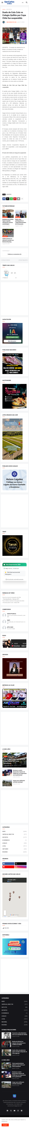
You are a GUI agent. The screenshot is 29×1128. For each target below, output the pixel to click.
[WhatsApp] (11, 198)
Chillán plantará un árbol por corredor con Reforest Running (8, 240)
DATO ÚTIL (14, 1007)
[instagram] (21, 866)
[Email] (18, 198)
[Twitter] (7, 198)
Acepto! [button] (5, 1125)
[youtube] (8, 866)
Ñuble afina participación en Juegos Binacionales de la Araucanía (20, 222)
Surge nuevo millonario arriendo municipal (19, 781)
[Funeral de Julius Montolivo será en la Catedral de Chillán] (6, 1035)
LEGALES (14, 843)
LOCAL (14, 846)
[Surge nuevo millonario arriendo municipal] (7, 783)
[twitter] (21, 863)
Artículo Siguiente (23, 260)
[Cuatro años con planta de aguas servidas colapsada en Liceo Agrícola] (6, 1052)
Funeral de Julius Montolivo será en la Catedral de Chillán (19, 1033)
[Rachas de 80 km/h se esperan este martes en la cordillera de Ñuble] (6, 1044)
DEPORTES (9, 9)
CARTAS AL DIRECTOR (14, 834)
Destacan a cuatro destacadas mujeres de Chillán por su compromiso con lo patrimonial (20, 773)
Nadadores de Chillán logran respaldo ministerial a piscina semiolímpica (7, 222)
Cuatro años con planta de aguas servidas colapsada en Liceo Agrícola (19, 1051)
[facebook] (8, 863)
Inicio (3, 9)
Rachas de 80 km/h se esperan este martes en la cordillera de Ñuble (18, 1043)
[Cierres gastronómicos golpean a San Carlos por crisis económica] (6, 1066)
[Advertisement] (14, 299)
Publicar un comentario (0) (14, 254)
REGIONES (14, 852)
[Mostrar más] (22, 198)
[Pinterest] (15, 198)
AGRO (14, 831)
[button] (2, 2)
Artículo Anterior (6, 260)
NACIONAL (14, 1022)
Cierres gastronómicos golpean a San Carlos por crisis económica (18, 1065)
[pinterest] (21, 1110)
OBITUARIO (14, 849)
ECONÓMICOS (14, 840)
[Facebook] (4, 198)
